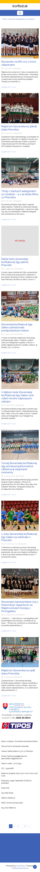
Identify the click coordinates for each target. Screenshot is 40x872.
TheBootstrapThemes (20, 868)
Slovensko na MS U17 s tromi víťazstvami (18, 63)
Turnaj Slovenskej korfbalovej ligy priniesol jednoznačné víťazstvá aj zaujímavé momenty (19, 468)
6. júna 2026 (8, 201)
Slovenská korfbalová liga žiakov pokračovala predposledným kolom (16, 327)
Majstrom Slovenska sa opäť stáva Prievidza (18, 672)
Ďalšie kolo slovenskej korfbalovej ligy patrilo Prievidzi (14, 262)
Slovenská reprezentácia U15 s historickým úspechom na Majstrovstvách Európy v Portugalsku (19, 606)
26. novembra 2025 (10, 544)
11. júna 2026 (8, 133)
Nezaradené (16, 68)
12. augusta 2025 (9, 615)
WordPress (20, 866)
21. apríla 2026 (9, 269)
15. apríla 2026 (9, 334)
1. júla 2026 (8, 68)
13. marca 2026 (9, 405)
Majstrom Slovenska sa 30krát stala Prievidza (19, 128)
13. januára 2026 (9, 476)
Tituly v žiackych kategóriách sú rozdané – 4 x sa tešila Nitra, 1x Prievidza (19, 19)
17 (25, 826)
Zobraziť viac (8, 87)
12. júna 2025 (8, 677)
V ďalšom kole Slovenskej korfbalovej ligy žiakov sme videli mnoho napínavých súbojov (17, 397)
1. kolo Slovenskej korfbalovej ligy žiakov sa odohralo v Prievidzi (19, 537)
